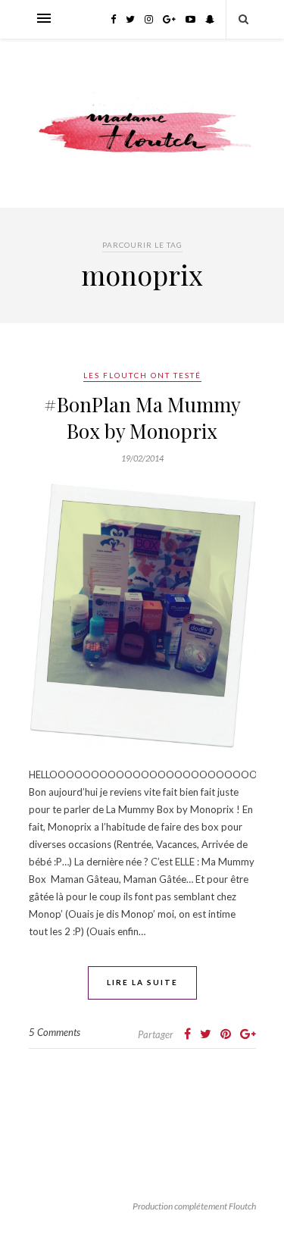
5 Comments (54, 1032)
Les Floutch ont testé (142, 375)
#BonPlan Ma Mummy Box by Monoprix (142, 417)
